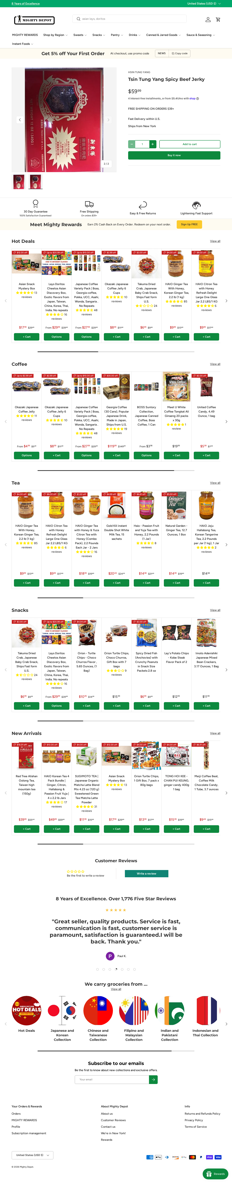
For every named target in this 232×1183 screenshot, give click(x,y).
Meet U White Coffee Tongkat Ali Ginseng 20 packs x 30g (176, 413)
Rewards (106, 1139)
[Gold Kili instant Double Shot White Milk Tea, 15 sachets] (116, 505)
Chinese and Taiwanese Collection (98, 1035)
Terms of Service (196, 1126)
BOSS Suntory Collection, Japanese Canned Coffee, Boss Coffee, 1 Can (146, 415)
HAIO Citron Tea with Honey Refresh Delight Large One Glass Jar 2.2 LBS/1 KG (207, 292)
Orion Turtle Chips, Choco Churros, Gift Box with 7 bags (116, 660)
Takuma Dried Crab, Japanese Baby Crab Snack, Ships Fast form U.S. (146, 292)
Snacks (97, 35)
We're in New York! (113, 1133)
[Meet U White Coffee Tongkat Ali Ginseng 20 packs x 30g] (176, 386)
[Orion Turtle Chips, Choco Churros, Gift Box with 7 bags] (116, 633)
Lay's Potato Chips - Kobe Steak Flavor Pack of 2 (176, 658)
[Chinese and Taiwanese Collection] (98, 1010)
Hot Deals (26, 1030)
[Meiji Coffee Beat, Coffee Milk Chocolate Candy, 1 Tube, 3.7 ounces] (206, 755)
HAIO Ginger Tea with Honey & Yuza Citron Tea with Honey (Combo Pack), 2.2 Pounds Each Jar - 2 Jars (86, 536)
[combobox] (129, 19)
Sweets (78, 35)
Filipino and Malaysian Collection (134, 1035)
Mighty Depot (26, 1167)
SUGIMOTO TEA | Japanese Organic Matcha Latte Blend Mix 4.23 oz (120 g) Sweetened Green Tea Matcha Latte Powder (86, 789)
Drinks (133, 35)
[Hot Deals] (26, 1010)
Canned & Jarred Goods (161, 35)
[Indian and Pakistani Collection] (169, 1010)
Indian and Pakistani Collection (170, 1035)
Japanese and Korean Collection (62, 1035)
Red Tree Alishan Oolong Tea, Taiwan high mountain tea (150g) (27, 784)
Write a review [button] (146, 873)
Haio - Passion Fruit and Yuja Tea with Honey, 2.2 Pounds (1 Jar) (146, 532)
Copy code (181, 53)
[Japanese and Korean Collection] (62, 1010)
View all (215, 241)
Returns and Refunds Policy (202, 1113)
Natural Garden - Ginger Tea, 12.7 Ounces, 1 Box (176, 530)
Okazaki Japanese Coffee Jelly (26, 409)
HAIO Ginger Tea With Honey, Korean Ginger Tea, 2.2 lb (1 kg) (176, 290)
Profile (16, 1126)
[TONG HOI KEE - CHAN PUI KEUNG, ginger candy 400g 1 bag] (176, 755)
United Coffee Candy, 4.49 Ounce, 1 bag (206, 411)
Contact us (108, 1126)
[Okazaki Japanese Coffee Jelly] (27, 386)
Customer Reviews (113, 1120)
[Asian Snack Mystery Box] (27, 263)
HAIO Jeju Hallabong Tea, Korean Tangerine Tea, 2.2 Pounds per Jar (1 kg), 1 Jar (206, 534)
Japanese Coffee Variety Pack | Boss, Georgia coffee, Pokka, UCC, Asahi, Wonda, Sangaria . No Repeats (86, 295)
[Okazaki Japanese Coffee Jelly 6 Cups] (116, 263)
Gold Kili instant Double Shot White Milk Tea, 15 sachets (116, 532)
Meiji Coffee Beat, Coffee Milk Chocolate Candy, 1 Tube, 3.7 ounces (206, 782)
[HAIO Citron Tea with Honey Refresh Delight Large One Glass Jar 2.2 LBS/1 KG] (206, 263)
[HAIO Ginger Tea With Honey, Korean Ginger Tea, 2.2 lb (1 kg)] (176, 263)
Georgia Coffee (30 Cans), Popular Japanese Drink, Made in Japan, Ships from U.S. (116, 415)
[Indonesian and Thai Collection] (205, 1010)
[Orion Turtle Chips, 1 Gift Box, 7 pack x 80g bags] (146, 755)
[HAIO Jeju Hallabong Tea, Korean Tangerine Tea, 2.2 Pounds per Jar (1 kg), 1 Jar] (206, 505)
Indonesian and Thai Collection (205, 1033)
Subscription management (29, 1133)
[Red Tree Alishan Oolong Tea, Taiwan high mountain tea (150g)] (27, 755)
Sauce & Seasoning (199, 35)
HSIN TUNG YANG (139, 72)
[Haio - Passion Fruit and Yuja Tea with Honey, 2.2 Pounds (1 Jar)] (146, 505)
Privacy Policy (194, 1120)
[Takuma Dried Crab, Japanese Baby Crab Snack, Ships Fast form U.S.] (146, 263)
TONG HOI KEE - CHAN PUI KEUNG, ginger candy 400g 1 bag (176, 782)
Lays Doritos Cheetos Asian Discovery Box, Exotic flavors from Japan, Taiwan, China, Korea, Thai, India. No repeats (56, 297)
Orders (16, 1113)
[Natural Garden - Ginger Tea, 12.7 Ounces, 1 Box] (176, 505)
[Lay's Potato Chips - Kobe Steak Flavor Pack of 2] (176, 633)
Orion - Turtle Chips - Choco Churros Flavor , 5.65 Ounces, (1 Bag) (86, 662)
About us (107, 1113)
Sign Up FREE (189, 224)
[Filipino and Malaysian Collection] (134, 1010)
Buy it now (174, 155)
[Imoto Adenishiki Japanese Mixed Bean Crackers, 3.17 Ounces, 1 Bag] (206, 633)
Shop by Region (53, 35)
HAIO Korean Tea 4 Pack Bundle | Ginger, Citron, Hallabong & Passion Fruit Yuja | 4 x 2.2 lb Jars (56, 787)
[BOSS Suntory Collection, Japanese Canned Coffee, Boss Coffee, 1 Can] (146, 386)
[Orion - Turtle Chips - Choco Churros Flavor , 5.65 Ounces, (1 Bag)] (87, 633)
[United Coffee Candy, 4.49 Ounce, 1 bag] (206, 386)
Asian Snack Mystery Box (26, 286)
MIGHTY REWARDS (25, 35)
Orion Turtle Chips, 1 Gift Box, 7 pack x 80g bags (146, 780)
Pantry (115, 35)
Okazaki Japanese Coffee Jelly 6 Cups (116, 288)
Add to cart (190, 144)
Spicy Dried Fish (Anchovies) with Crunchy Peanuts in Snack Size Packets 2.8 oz (146, 662)
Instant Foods (21, 44)
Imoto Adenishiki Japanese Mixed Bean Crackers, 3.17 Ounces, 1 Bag (206, 660)
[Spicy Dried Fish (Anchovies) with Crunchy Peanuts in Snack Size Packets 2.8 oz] (146, 633)
